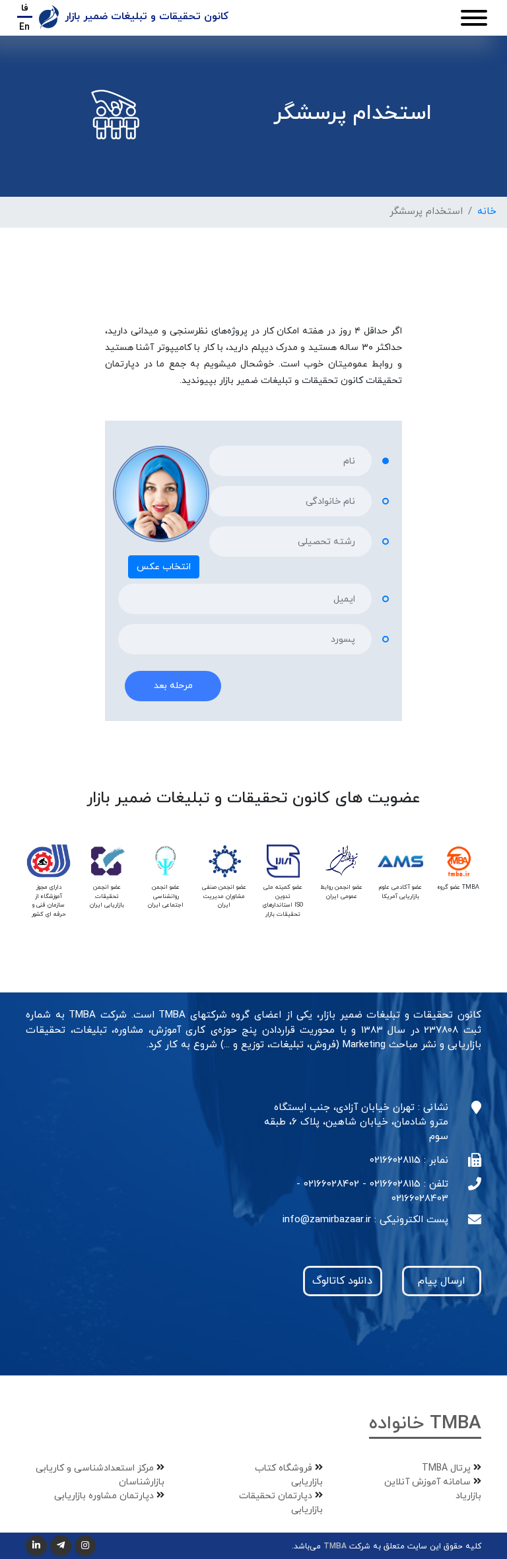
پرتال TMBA (446, 1468)
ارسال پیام (441, 1281)
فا (24, 8)
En (24, 27)
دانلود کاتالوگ (342, 1281)
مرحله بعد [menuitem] (173, 686)
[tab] (265, 746)
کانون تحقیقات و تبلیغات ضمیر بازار (144, 16)
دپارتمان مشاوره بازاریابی (104, 1496)
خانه (486, 212)
